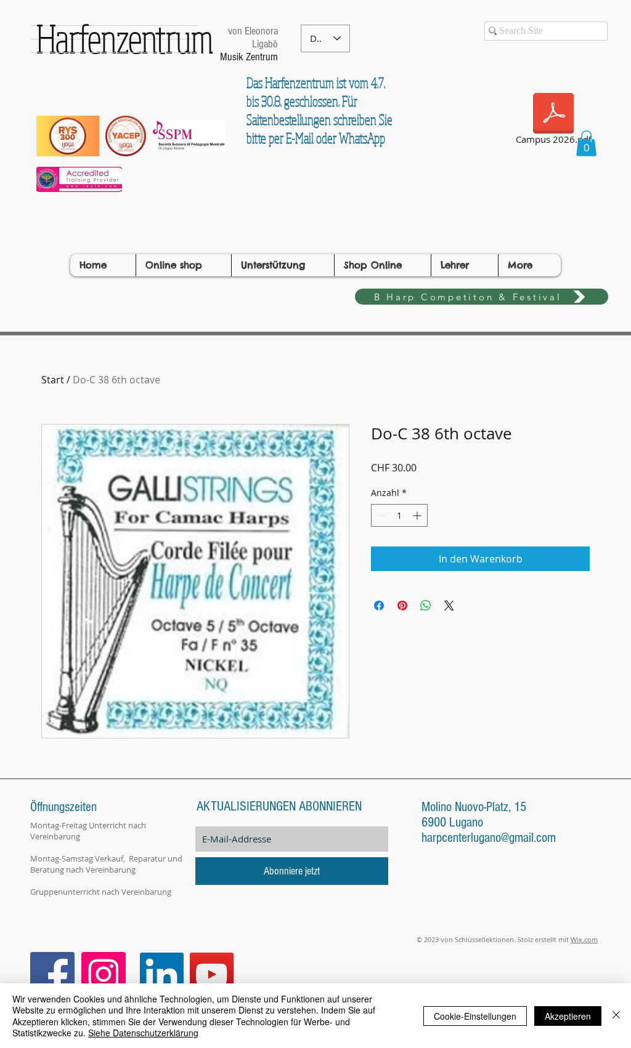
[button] (586, 143)
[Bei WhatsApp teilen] (425, 605)
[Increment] (418, 515)
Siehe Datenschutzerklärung (143, 1032)
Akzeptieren (568, 1016)
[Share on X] (449, 605)
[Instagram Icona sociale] (103, 974)
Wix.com (584, 939)
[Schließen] (616, 1015)
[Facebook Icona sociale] (52, 974)
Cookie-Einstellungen (475, 1016)
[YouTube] (212, 974)
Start (52, 379)
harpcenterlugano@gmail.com (488, 838)
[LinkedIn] (162, 974)
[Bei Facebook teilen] (379, 605)
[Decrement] (380, 515)
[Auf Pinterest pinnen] (402, 605)
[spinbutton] (399, 515)
